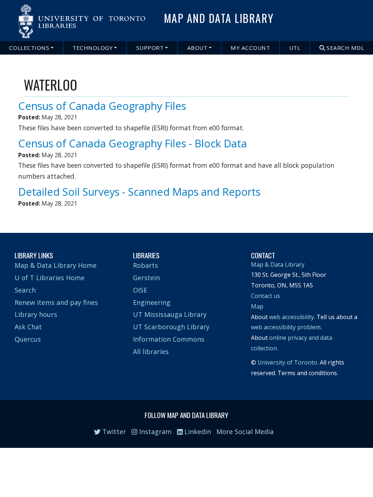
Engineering (151, 302)
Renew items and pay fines (56, 302)
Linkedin (196, 431)
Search (25, 290)
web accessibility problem (286, 327)
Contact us (265, 296)
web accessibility (291, 317)
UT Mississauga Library (170, 314)
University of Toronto (287, 362)
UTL (295, 47)
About (197, 47)
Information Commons (168, 339)
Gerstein (146, 277)
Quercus (28, 339)
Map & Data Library (278, 265)
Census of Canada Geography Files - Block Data (132, 143)
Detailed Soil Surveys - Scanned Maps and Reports (139, 191)
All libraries (151, 351)
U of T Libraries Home (50, 277)
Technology (92, 47)
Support (150, 47)
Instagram (154, 431)
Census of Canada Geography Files (102, 106)
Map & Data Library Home (56, 265)
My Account (250, 47)
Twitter (113, 431)
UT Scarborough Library (171, 326)
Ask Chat (28, 326)
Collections (29, 47)
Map (257, 306)
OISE (140, 290)
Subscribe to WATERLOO (27, 212)
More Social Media (245, 431)
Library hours (36, 314)
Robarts (145, 265)
